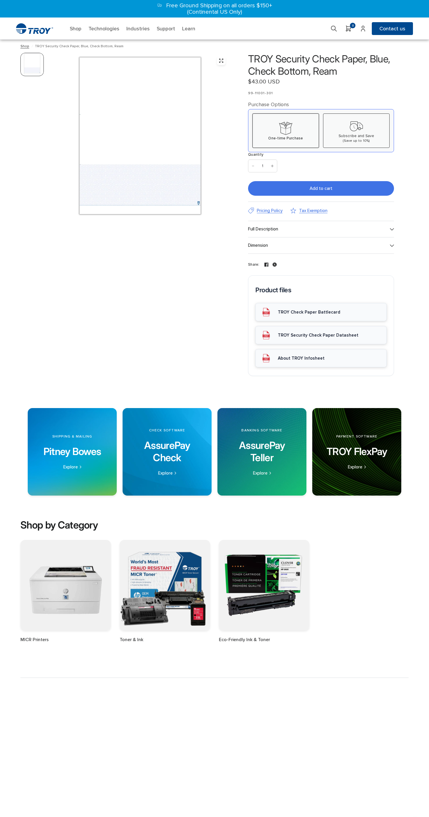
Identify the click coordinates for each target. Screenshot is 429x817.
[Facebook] (266, 264)
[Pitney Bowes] (72, 452)
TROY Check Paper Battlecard (309, 312)
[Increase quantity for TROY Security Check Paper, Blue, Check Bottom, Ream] (272, 166)
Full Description (263, 229)
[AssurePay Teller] (261, 452)
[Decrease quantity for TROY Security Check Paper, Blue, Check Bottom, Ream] (253, 166)
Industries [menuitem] (138, 28)
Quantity (255, 154)
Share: (253, 265)
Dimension (258, 245)
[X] (274, 264)
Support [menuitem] (166, 28)
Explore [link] (70, 467)
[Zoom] (221, 60)
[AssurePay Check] (167, 452)
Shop (24, 46)
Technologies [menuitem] (103, 28)
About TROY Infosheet (301, 358)
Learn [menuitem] (188, 28)
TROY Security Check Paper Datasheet (318, 335)
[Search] (334, 28)
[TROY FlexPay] (356, 452)
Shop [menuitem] (75, 28)
